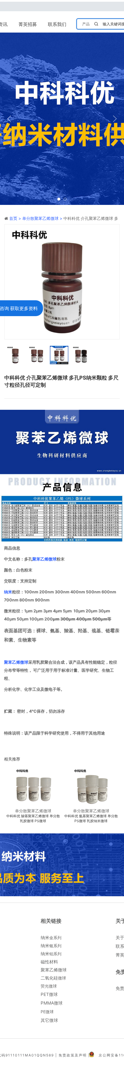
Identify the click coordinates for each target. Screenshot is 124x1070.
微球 (53, 977)
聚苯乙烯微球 (44, 558)
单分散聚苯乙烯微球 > (42, 218)
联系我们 (57, 24)
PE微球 (47, 1011)
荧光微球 (49, 986)
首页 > (15, 218)
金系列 (51, 937)
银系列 (51, 945)
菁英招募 (27, 24)
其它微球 (49, 1020)
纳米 (8, 591)
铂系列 (51, 953)
